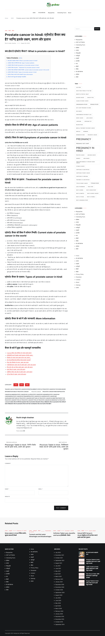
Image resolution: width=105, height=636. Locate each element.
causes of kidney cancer (82, 100)
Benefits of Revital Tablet (82, 94)
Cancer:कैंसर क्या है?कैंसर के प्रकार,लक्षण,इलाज (19, 353)
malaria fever (79, 124)
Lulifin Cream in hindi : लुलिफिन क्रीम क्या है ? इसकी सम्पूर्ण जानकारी (92, 568)
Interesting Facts (61, 12)
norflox (78, 131)
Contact (78, 279)
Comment (8, 463)
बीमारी (10, 30)
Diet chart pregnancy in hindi (83, 107)
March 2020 (58, 608)
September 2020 (59, 592)
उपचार (34, 12)
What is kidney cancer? (93, 193)
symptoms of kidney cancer (83, 173)
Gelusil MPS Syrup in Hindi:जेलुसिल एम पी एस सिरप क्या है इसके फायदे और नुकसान (87, 535)
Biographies (51, 12)
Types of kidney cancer (82, 183)
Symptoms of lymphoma (82, 176)
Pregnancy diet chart (82, 143)
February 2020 (59, 611)
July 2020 (58, 598)
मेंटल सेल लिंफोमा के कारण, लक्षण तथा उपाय (18, 362)
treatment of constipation (82, 179)
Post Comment (61, 508)
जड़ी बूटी (78, 55)
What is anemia (79, 190)
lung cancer (89, 118)
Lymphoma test (88, 121)
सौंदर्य (77, 77)
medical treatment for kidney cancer (85, 128)
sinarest (78, 158)
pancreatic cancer (92, 134)
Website (7, 496)
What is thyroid (80, 196)
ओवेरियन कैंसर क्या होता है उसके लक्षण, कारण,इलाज (19, 372)
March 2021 (58, 576)
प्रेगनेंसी (77, 61)
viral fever (90, 186)
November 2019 (59, 619)
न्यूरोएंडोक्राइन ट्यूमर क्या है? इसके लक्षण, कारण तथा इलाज (21, 365)
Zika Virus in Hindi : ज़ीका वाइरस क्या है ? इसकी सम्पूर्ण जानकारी (92, 575)
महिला (13, 30)
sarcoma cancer (91, 155)
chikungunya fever (81, 104)
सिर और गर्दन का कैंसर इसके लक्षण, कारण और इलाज (20, 367)
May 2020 (58, 603)
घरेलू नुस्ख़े (78, 53)
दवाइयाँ (77, 58)
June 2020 (58, 600)
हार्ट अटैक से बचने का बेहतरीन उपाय (92, 553)
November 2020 (59, 587)
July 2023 (58, 552)
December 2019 (59, 616)
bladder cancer (80, 97)
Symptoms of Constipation (82, 169)
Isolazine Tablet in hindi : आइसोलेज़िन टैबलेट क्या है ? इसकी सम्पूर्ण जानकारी (93, 561)
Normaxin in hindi (80, 134)
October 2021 (59, 557)
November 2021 (59, 555)
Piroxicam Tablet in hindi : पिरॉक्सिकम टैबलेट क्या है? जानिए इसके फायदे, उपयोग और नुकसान (53, 446)
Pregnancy (83, 139)
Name (7, 489)
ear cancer (79, 111)
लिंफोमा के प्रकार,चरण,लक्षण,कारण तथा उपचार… (19, 357)
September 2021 (59, 560)
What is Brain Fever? (91, 190)
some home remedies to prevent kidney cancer (85, 162)
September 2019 (59, 624)
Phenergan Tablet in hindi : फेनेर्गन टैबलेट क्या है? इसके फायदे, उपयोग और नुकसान (20, 445)
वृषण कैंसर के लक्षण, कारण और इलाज (16, 369)
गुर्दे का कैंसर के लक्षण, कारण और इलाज (16, 374)
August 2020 (58, 595)
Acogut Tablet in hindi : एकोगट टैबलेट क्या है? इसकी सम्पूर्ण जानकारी (92, 582)
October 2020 (59, 589)
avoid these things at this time (83, 90)
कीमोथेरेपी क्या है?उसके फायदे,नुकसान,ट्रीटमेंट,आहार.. (20, 355)
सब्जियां (77, 74)
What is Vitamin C (91, 196)
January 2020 (59, 614)
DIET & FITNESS (80, 42)
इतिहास (77, 47)
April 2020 (58, 606)
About (69, 12)
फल (77, 63)
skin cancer (86, 158)
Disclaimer (79, 277)
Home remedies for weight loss (83, 114)
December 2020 (59, 584)
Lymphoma (78, 121)
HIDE (20, 58)
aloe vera (78, 87)
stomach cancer (80, 166)
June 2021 (58, 568)
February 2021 (59, 579)
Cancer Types (90, 97)
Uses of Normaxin (80, 186)
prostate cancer (36, 391)
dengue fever (94, 104)
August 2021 (58, 563)
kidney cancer (79, 118)
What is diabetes (80, 193)
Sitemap (78, 285)
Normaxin (85, 131)
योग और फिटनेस (41, 12)
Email (40, 489)
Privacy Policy (80, 274)
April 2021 (58, 573)
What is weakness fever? (82, 200)
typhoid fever (95, 183)
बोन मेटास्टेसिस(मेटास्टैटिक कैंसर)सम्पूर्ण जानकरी (19, 360)
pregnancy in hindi (85, 149)
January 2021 (59, 581)
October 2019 (59, 621)
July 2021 (58, 565)
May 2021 (58, 571)
